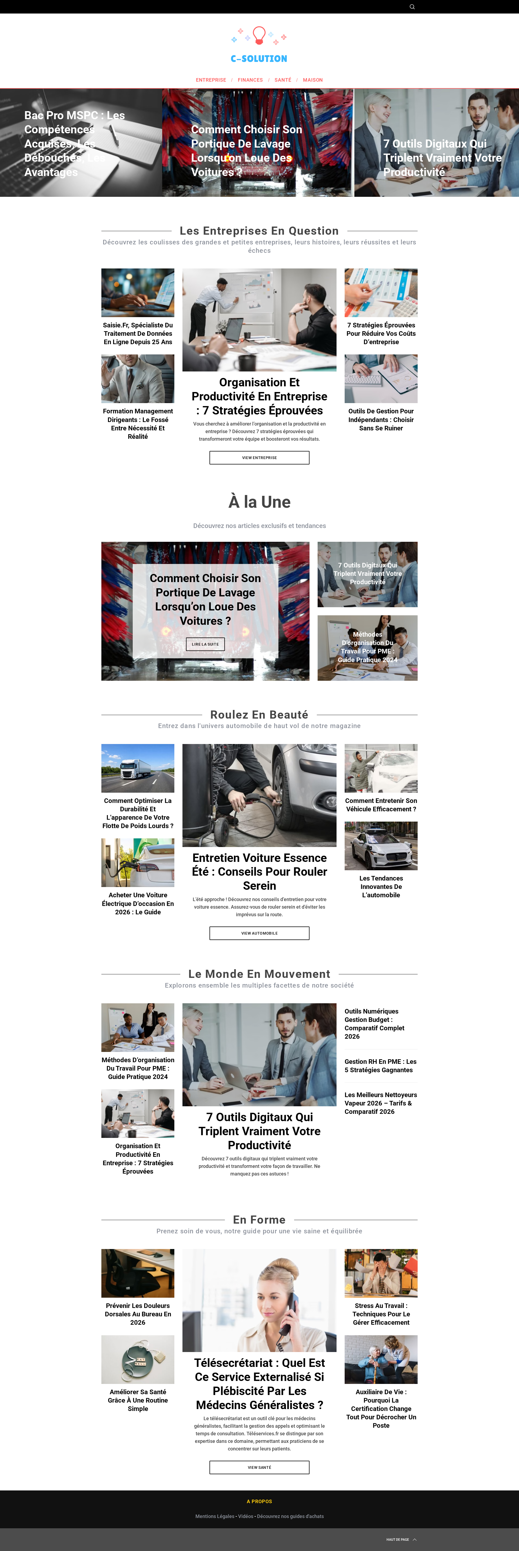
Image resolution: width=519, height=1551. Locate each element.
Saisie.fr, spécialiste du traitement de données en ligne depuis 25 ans (138, 333)
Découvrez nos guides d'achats (290, 1516)
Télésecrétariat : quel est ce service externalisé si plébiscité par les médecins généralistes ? (259, 1384)
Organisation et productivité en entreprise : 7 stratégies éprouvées (259, 396)
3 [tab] (286, 608)
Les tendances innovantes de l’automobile (381, 887)
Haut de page (398, 1540)
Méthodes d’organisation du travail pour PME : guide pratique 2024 (138, 1068)
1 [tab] (482, 139)
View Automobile (259, 933)
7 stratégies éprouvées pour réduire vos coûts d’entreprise (381, 333)
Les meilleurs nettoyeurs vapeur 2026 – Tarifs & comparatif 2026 (381, 1103)
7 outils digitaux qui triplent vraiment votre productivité (259, 1131)
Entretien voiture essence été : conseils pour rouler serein (259, 872)
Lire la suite (205, 637)
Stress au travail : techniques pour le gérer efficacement (381, 1314)
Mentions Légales (214, 1516)
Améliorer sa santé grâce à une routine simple (138, 1400)
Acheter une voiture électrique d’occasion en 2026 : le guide (138, 903)
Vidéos (245, 1516)
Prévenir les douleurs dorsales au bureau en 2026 (138, 1314)
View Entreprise (259, 458)
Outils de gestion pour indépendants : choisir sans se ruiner (381, 419)
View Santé (259, 1467)
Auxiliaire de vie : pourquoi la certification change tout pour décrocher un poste (381, 1409)
